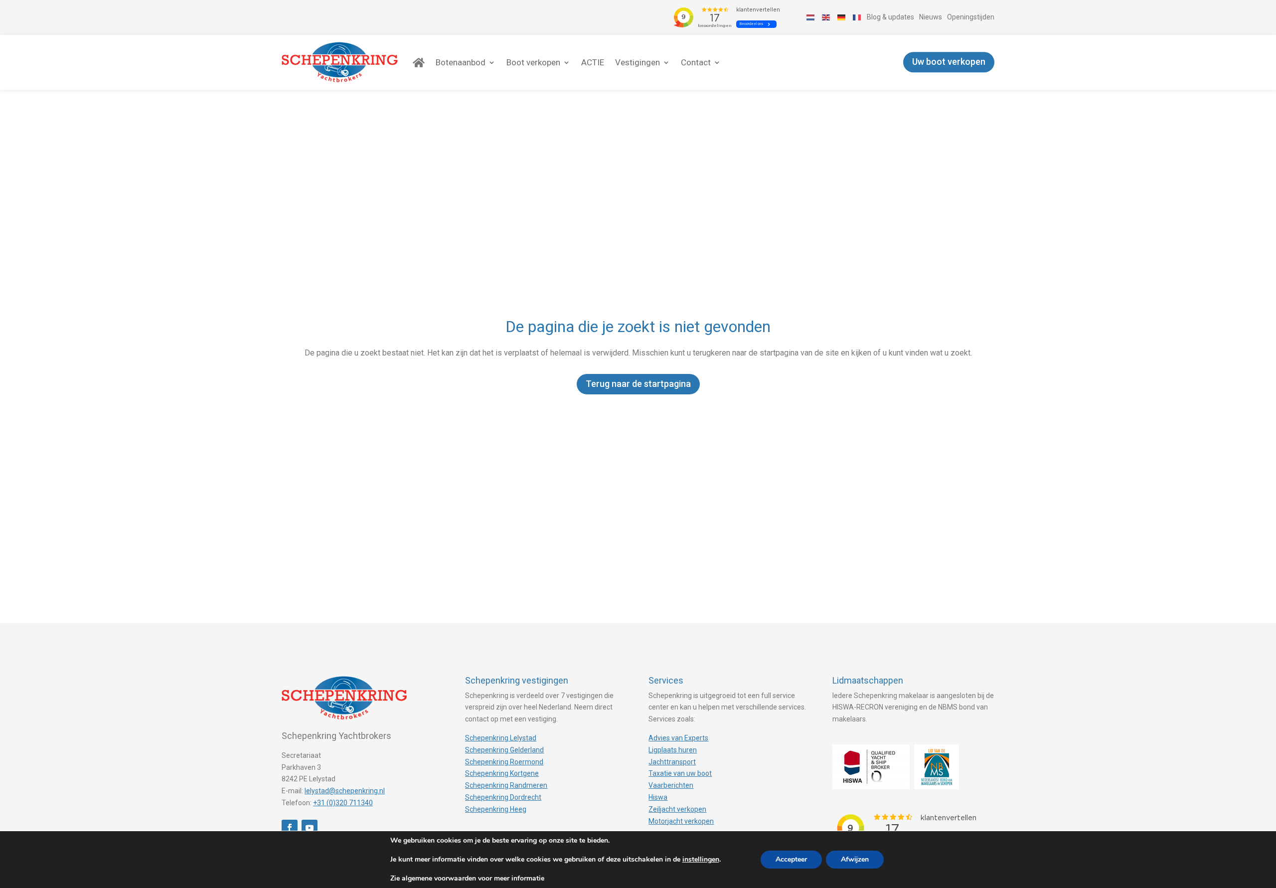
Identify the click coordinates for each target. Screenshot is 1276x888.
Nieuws (930, 17)
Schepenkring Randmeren (506, 785)
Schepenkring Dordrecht (503, 797)
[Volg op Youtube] (310, 828)
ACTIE (592, 62)
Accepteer (791, 859)
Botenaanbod (460, 62)
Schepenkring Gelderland (504, 750)
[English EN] (826, 17)
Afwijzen (855, 859)
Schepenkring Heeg (495, 809)
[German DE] (841, 17)
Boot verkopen (533, 62)
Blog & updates (890, 17)
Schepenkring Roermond (504, 762)
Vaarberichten (670, 785)
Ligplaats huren (672, 750)
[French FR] (857, 17)
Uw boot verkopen (948, 62)
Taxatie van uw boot (680, 773)
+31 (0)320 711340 (343, 803)
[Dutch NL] (810, 17)
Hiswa (657, 797)
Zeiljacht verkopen (677, 809)
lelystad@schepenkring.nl (345, 791)
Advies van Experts (678, 738)
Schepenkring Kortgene (502, 773)
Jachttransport (672, 762)
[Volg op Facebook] (290, 828)
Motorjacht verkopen (681, 821)
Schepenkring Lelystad (500, 738)
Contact (696, 62)
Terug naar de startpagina (638, 383)
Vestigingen (637, 62)
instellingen (700, 859)
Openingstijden (970, 17)
